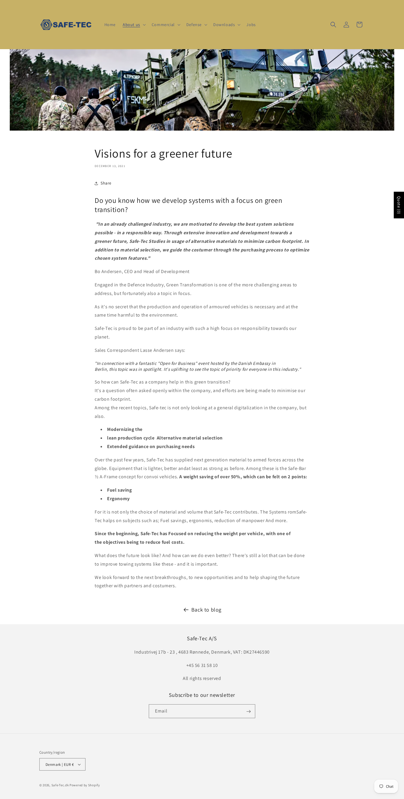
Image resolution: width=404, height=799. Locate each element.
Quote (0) (399, 205)
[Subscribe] (248, 711)
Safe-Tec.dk (60, 785)
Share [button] (106, 183)
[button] (133, 24)
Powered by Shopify (85, 785)
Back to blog (206, 609)
